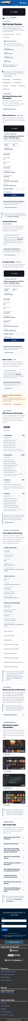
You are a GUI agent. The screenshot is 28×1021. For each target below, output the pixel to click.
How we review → (8, 76)
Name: (3, 918)
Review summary (6, 79)
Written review (6, 89)
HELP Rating (5, 977)
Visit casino (14, 195)
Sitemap (3, 1009)
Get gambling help (17, 404)
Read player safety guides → (10, 66)
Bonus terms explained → (13, 216)
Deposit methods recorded (10, 653)
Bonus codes (5, 85)
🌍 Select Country (14, 942)
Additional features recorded (11, 666)
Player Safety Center (8, 971)
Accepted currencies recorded (11, 649)
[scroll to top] (26, 1019)
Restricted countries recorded (11, 644)
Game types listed (8, 631)
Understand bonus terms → (10, 109)
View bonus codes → (8, 388)
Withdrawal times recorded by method (13, 662)
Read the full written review (10, 714)
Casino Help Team (7, 992)
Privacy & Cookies (7, 1015)
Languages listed (8, 640)
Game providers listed (9, 635)
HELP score (14, 85)
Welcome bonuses (17, 79)
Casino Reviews (6, 980)
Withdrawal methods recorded (11, 657)
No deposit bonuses (7, 82)
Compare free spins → (9, 352)
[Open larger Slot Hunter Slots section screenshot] (14, 797)
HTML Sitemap (6, 1012)
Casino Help (13, 17)
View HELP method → (9, 522)
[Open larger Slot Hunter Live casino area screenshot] (14, 763)
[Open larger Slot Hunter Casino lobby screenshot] (14, 746)
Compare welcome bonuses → (10, 207)
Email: (3, 924)
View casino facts (7, 192)
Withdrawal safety (7, 404)
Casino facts (22, 85)
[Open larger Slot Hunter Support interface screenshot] (14, 780)
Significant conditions (8, 188)
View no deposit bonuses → (10, 255)
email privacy (17, 933)
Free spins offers (17, 82)
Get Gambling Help (7, 974)
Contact (3, 1003)
